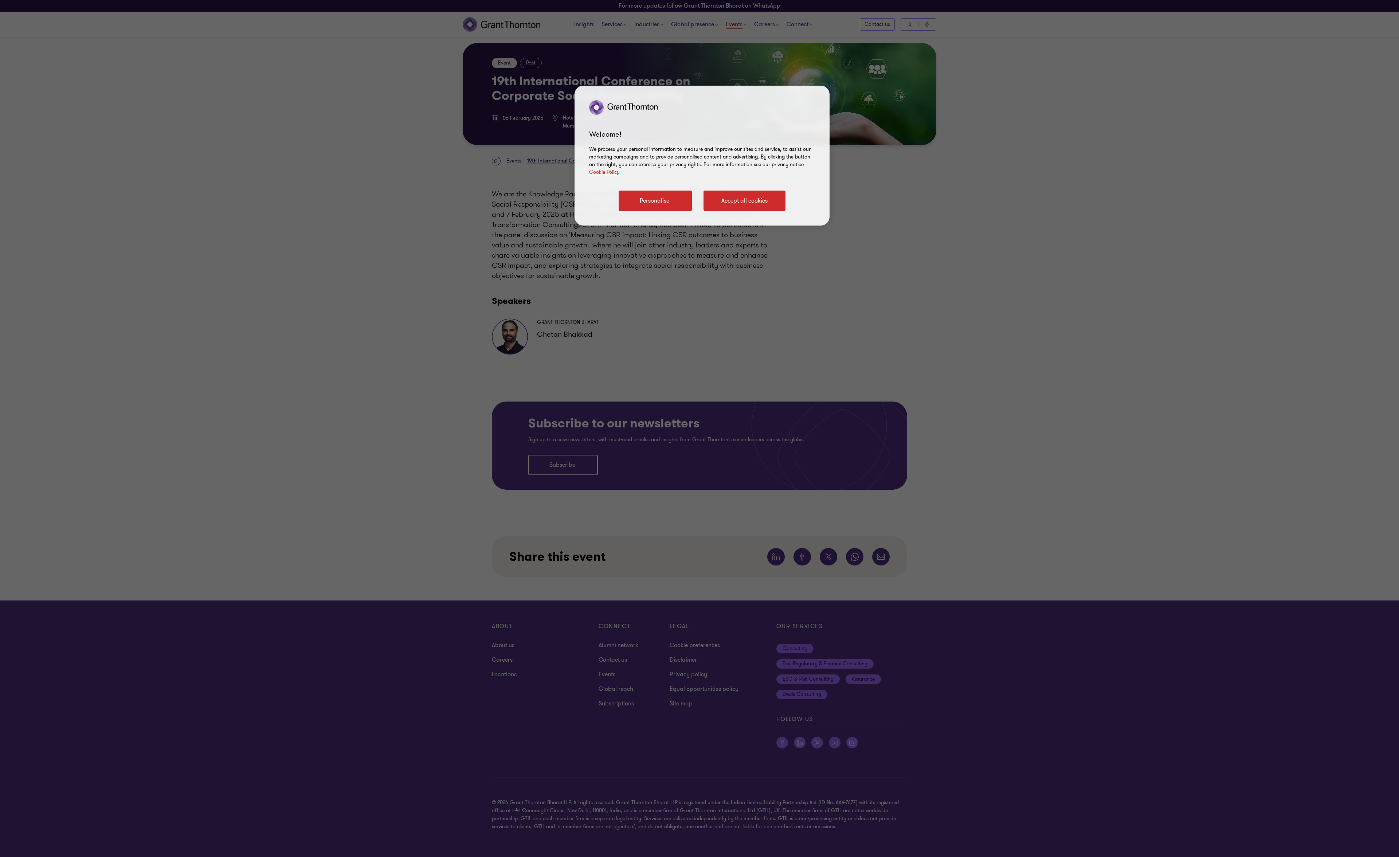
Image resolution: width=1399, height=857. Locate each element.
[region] (702, 156)
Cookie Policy (604, 172)
